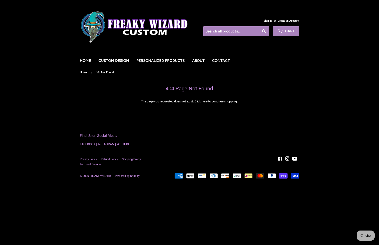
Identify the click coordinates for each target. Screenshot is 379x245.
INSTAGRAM (105, 144)
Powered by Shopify (127, 175)
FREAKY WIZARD (100, 175)
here (204, 101)
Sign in (268, 20)
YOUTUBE (123, 144)
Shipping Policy (131, 159)
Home (85, 60)
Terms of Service (90, 164)
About (198, 60)
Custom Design (113, 60)
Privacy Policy (88, 159)
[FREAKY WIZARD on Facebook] (280, 159)
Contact (221, 60)
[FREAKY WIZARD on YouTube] (294, 159)
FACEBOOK (87, 144)
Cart (289, 31)
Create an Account (288, 20)
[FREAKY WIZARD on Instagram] (287, 159)
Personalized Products (160, 60)
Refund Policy (109, 159)
